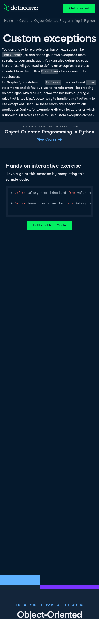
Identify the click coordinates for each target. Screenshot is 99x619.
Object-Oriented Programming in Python (64, 21)
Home (8, 21)
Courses (23, 21)
